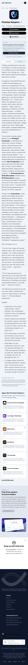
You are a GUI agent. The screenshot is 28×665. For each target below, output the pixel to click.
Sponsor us (9, 607)
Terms (4, 661)
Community (9, 26)
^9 (6, 268)
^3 (8, 131)
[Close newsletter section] (25, 540)
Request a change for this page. (12, 385)
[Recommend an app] (22, 3)
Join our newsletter (11, 549)
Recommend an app (11, 600)
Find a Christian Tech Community (14, 617)
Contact (15, 661)
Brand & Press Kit (10, 609)
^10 (13, 330)
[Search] (25, 3)
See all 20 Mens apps (8, 480)
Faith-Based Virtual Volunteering (13, 622)
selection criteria (11, 397)
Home (3, 8)
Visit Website (15, 36)
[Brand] (14, 579)
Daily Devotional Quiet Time (19, 26)
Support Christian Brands (12, 624)
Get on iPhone (15, 29)
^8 (24, 239)
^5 (21, 189)
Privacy (9, 661)
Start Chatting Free (7, 511)
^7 (13, 228)
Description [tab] (8, 61)
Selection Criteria (10, 602)
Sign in (23, 661)
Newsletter (8, 604)
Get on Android (15, 33)
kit (19, 661)
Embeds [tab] (20, 61)
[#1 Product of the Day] (14, 642)
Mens (7, 8)
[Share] (21, 22)
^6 (15, 205)
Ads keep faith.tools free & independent (14, 56)
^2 (8, 106)
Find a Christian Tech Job (12, 620)
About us (8, 597)
